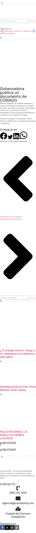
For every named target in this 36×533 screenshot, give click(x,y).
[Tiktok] (16, 527)
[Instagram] (12, 527)
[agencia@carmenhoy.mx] (18, 498)
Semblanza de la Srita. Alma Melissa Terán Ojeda (18, 388)
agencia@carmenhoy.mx (18, 503)
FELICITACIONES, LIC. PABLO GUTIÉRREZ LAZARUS (14, 435)
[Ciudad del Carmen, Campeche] (18, 508)
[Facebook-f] (2, 527)
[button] (3, 137)
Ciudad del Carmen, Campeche (18, 515)
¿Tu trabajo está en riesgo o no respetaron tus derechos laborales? (17, 354)
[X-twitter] (7, 527)
